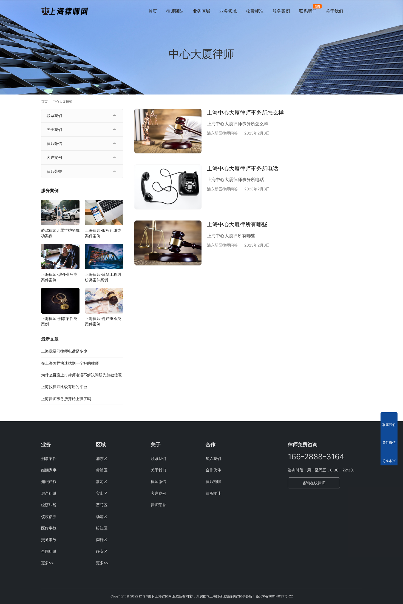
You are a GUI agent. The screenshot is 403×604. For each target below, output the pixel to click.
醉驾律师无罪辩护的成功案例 (60, 233)
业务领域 (228, 11)
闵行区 (101, 539)
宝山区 (101, 493)
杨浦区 (101, 516)
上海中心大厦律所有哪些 (237, 224)
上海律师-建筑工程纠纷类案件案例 (103, 277)
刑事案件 (48, 458)
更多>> (47, 562)
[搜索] (359, 11)
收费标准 (254, 11)
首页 (152, 11)
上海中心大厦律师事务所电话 (242, 168)
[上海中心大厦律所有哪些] (168, 243)
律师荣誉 (54, 171)
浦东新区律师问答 (222, 133)
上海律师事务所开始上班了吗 (66, 398)
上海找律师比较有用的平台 (64, 386)
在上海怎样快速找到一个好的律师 (70, 362)
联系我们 (308, 11)
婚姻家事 (48, 470)
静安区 (101, 551)
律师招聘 (213, 481)
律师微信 (54, 143)
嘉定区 (101, 481)
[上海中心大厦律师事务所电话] (168, 187)
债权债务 (48, 516)
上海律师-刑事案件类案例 (59, 321)
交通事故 (48, 539)
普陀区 (101, 504)
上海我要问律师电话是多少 (64, 351)
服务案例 (281, 11)
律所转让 (213, 493)
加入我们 (213, 458)
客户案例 (54, 157)
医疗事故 (48, 528)
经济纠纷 (48, 504)
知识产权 (48, 481)
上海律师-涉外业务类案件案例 (59, 277)
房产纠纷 (48, 493)
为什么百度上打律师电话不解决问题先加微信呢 (81, 375)
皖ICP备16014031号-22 (274, 596)
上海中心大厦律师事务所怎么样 (245, 112)
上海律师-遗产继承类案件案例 (103, 321)
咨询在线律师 (313, 482)
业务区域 (201, 11)
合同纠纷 (48, 551)
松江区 (101, 528)
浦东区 (101, 458)
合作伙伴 (213, 470)
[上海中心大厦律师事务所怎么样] (168, 131)
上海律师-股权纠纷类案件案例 (103, 233)
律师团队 (175, 11)
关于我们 (334, 11)
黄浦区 (101, 470)
